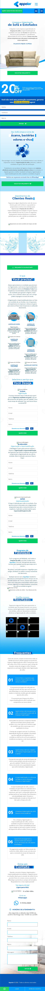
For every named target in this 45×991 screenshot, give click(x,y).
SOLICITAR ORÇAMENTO (22, 73)
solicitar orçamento (22, 183)
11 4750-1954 (28, 891)
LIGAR (17, 989)
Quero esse (22, 433)
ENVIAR (21, 123)
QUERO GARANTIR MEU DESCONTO (12, 10)
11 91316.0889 (25, 903)
